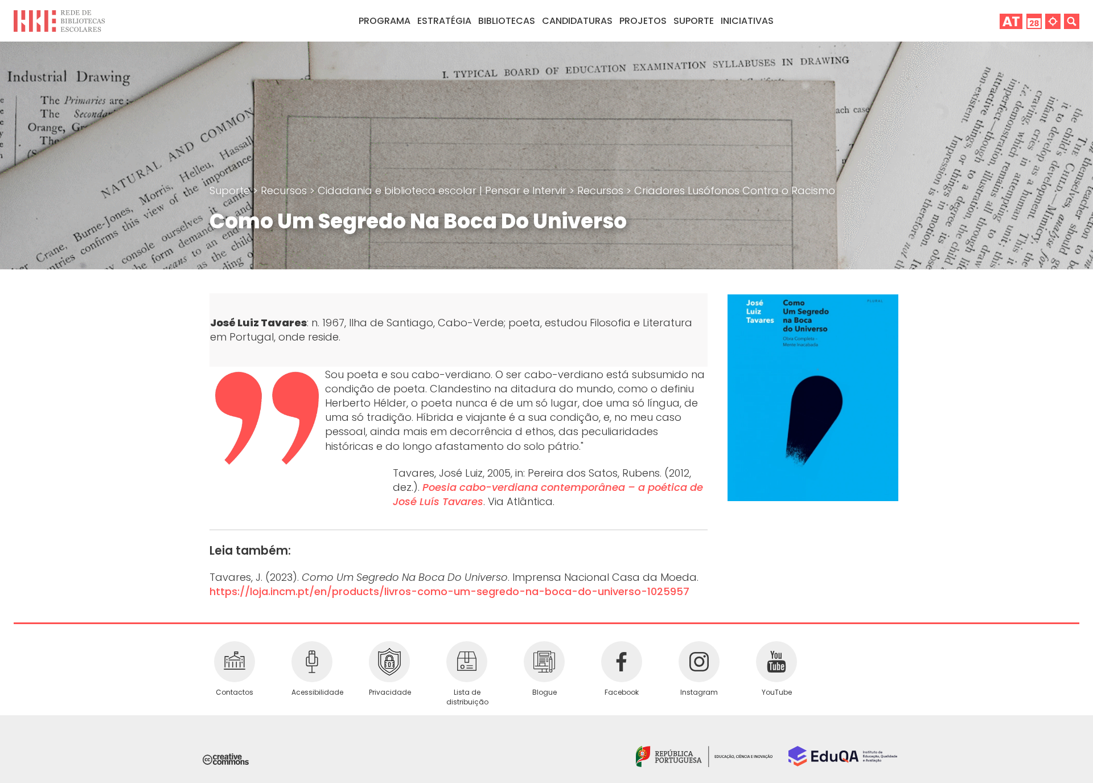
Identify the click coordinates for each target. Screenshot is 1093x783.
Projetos (643, 20)
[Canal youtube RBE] (776, 661)
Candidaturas (577, 20)
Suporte (231, 190)
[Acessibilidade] (311, 661)
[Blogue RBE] (544, 661)
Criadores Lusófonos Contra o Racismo (734, 190)
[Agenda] (1034, 20)
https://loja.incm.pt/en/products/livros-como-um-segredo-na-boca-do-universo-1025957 (449, 591)
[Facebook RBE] (621, 661)
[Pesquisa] (1071, 20)
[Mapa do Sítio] (1053, 20)
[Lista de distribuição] (466, 661)
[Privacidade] (389, 661)
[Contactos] (234, 661)
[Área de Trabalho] (1011, 20)
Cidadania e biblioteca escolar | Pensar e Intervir (443, 190)
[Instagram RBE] (699, 661)
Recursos (285, 190)
